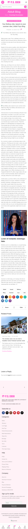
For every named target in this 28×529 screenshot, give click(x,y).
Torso (3, 443)
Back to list (14, 307)
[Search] (25, 6)
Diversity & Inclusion (6, 479)
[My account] (26, 2)
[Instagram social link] (10, 412)
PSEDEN (9, 29)
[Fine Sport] (19, 387)
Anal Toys (4, 428)
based (11, 289)
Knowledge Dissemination (16, 15)
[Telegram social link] (6, 300)
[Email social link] (10, 297)
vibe (24, 292)
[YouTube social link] (14, 412)
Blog (4, 292)
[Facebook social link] (2, 297)
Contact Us (4, 459)
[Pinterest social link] (13, 297)
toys (18, 292)
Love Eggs (4, 425)
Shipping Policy (5, 466)
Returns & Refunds (6, 469)
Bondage (4, 438)
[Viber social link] (10, 300)
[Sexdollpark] (9, 387)
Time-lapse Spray (6, 448)
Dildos (3, 420)
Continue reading (6, 351)
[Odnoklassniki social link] (21, 297)
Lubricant (4, 446)
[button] (3, 387)
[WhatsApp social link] (25, 297)
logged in (10, 375)
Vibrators (4, 423)
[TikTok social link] (22, 412)
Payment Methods (6, 484)
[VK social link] (2, 300)
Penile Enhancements (7, 430)
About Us (4, 477)
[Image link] (8, 396)
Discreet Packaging (6, 487)
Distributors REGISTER (7, 489)
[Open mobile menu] (2, 2)
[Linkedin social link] (17, 297)
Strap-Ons (4, 436)
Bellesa (19, 289)
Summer (11, 292)
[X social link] (6, 297)
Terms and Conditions (7, 461)
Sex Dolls (4, 441)
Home (6, 15)
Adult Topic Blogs (6, 336)
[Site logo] (14, 2)
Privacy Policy (5, 464)
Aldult (4, 289)
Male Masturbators (6, 433)
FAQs (3, 456)
